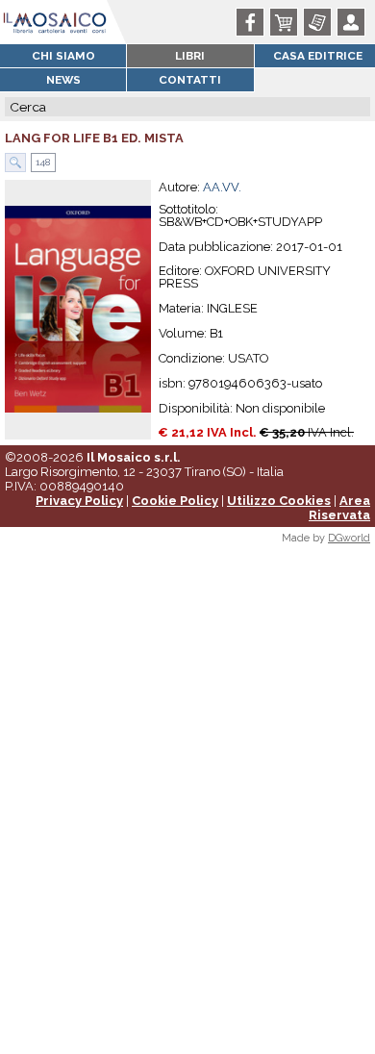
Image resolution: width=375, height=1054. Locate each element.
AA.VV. (222, 187)
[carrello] (287, 22)
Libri (190, 56)
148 (41, 162)
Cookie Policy (175, 500)
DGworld (349, 538)
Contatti (190, 80)
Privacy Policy (79, 500)
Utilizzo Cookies (279, 500)
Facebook (253, 22)
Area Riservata (339, 507)
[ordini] (321, 22)
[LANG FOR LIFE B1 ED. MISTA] (78, 308)
